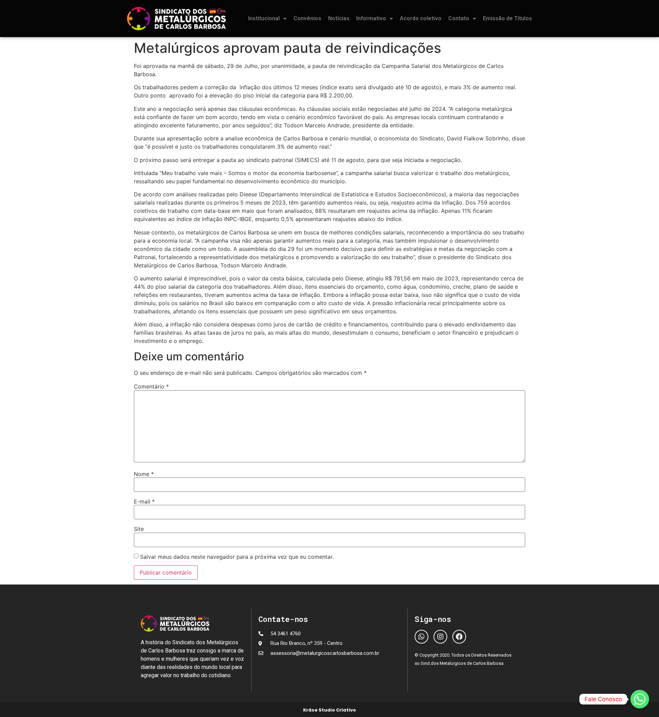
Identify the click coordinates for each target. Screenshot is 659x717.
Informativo (371, 18)
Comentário (151, 386)
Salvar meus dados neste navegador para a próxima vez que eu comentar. (237, 556)
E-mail (144, 501)
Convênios (307, 18)
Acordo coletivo (420, 18)
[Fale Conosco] (640, 699)
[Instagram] (440, 637)
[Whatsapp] (421, 637)
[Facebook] (459, 637)
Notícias (338, 18)
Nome (144, 474)
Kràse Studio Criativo (329, 710)
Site (139, 529)
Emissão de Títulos (507, 18)
